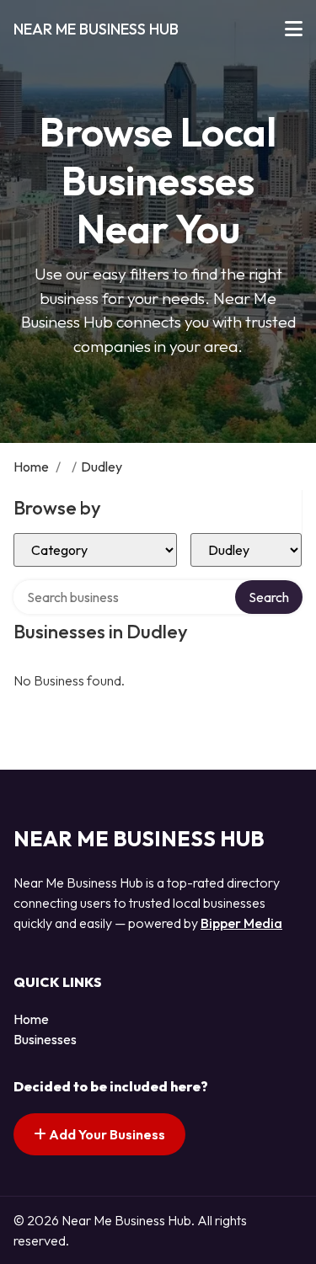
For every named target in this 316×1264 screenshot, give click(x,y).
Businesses (45, 1039)
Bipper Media (241, 923)
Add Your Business (105, 1134)
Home (31, 466)
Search (269, 597)
